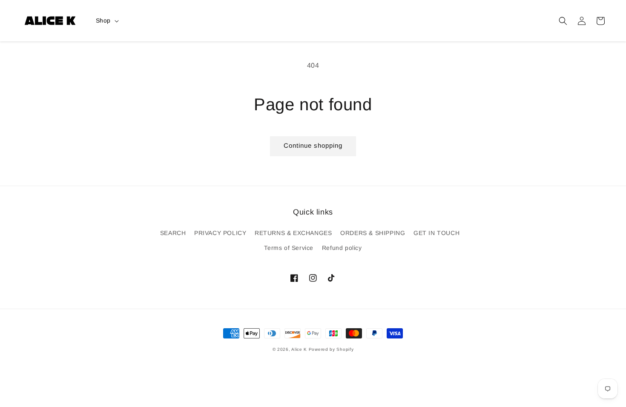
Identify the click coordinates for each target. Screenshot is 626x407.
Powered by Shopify (331, 349)
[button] (563, 20)
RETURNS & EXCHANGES (293, 232)
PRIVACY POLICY (220, 232)
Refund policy (342, 247)
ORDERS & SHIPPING (372, 232)
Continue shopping (313, 145)
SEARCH (173, 232)
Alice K (299, 349)
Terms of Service (288, 247)
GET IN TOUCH (436, 232)
